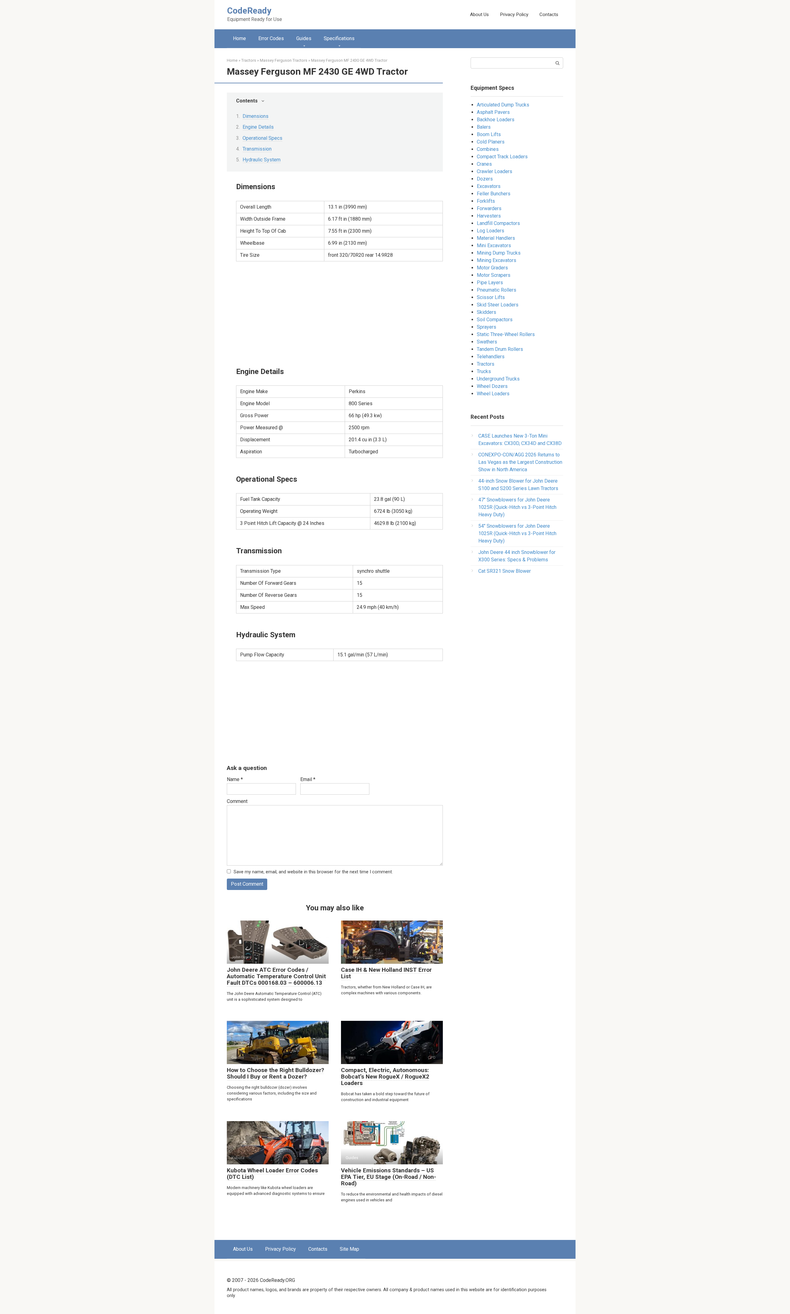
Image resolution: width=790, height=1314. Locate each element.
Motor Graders (492, 268)
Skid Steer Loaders (497, 305)
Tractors (485, 364)
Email (307, 779)
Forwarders (489, 208)
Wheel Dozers (492, 386)
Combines (488, 149)
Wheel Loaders (493, 394)
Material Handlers (496, 238)
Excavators (489, 186)
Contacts (548, 14)
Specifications (339, 38)
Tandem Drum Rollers (500, 349)
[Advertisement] (339, 313)
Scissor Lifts (491, 297)
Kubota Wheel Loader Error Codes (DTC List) (272, 1173)
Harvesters (489, 216)
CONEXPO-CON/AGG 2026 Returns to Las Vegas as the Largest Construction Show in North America (520, 462)
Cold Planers (491, 142)
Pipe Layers (490, 282)
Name (235, 779)
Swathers (487, 342)
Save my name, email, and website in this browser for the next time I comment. (313, 872)
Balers (484, 127)
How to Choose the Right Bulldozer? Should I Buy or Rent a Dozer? (275, 1073)
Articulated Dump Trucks (503, 105)
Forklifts (486, 201)
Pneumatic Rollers (496, 290)
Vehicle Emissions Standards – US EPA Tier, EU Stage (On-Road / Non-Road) (388, 1177)
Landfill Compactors (498, 223)
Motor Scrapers (493, 275)
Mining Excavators (496, 260)
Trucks (484, 371)
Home (239, 38)
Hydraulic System (262, 160)
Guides (303, 38)
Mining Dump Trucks (499, 253)
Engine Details (258, 127)
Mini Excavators (494, 245)
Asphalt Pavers (493, 112)
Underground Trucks (498, 379)
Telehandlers (491, 357)
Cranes (484, 164)
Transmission (257, 149)
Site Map (349, 1249)
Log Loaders (490, 231)
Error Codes (271, 38)
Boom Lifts (489, 134)
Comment (237, 801)
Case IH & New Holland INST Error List (386, 973)
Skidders (486, 312)
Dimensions (255, 116)
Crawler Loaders (494, 171)
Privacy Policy (514, 14)
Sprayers (486, 327)
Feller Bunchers (493, 194)
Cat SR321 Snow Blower (504, 571)
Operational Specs (262, 138)
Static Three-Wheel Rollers (506, 334)
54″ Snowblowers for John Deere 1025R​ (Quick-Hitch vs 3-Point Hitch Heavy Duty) (517, 533)
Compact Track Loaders (502, 157)
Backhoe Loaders (495, 120)
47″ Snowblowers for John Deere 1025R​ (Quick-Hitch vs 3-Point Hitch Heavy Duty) (517, 507)
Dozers (485, 179)
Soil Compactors (495, 319)
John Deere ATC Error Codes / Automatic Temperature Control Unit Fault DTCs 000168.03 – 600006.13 (276, 976)
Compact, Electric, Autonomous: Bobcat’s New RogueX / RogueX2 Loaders (385, 1077)
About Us (479, 14)
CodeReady (249, 11)
